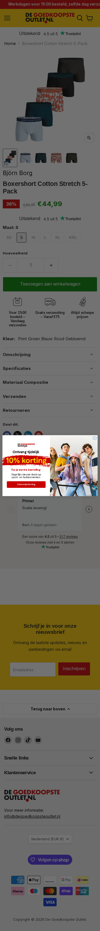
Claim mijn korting (26, 484)
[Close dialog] (95, 438)
